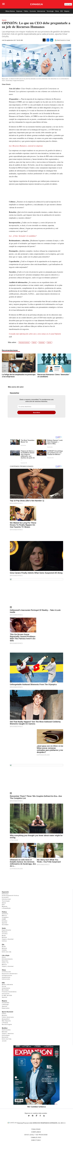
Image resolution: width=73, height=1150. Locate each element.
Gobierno (5, 913)
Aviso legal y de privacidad (36, 1134)
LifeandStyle (6, 908)
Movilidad (5, 990)
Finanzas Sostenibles (9, 991)
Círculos (5, 933)
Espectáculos (6, 930)
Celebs (4, 950)
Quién (4, 928)
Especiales (5, 1008)
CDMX (4, 919)
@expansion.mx (36, 1115)
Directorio (36, 1140)
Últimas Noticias (10, 11)
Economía (33, 11)
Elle (3, 944)
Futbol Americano (8, 1017)
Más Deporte (6, 1021)
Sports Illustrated (7, 1012)
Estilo (4, 957)
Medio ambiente (7, 984)
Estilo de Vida (6, 1039)
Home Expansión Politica (10, 895)
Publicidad (36, 1129)
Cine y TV (5, 962)
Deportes (5, 961)
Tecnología (50, 11)
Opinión (4, 20)
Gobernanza (6, 988)
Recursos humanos (24, 342)
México (4, 915)
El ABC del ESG (7, 995)
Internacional (41, 11)
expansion (45, 1116)
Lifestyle (5, 1022)
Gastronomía (6, 1030)
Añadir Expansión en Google (63, 40)
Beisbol (4, 1015)
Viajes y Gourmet (7, 939)
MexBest (5, 1028)
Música (4, 964)
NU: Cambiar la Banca (36, 1107)
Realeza (4, 932)
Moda (4, 935)
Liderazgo (5, 1004)
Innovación (5, 993)
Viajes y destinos (8, 1033)
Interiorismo (6, 979)
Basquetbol (6, 1019)
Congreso (5, 917)
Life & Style (5, 955)
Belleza (4, 937)
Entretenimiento (7, 959)
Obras (57, 11)
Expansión (5, 892)
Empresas (19, 11)
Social (4, 986)
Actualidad (5, 1002)
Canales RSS (36, 1137)
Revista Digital (68, 4)
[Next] (69, 362)
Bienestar (5, 1037)
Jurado (4, 1041)
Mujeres (66, 11)
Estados (4, 921)
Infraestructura (7, 975)
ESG (61, 11)
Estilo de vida (6, 952)
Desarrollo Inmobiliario (9, 973)
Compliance (36, 1132)
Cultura (4, 941)
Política (26, 11)
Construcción (6, 971)
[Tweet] (44, 40)
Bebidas (5, 1031)
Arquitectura (6, 977)
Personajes (6, 1035)
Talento (34, 342)
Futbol (4, 1013)
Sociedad (5, 924)
